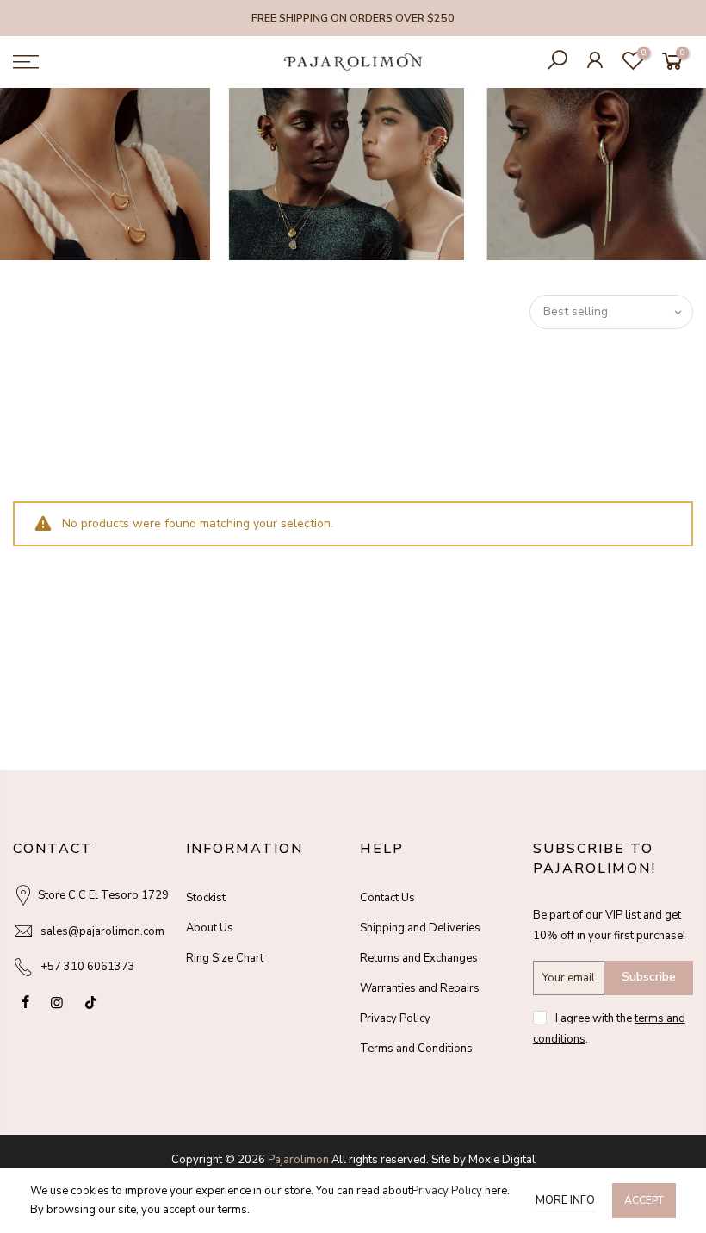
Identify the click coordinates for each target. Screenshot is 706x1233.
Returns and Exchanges (419, 958)
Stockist (206, 898)
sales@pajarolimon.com (102, 931)
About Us (209, 928)
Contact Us (387, 898)
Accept (644, 1200)
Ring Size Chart (224, 958)
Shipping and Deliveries (420, 928)
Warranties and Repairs (420, 988)
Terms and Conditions (416, 1048)
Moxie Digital (502, 1160)
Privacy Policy (395, 1018)
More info (565, 1200)
